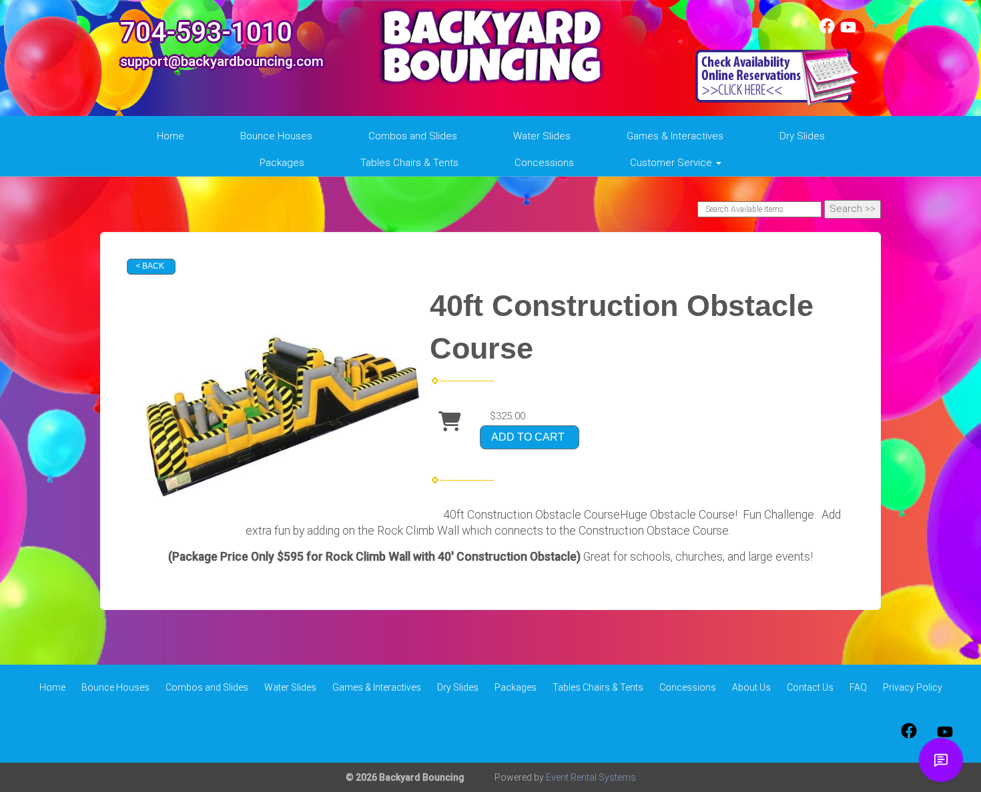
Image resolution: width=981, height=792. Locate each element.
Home (170, 136)
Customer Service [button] (672, 163)
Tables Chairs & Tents (409, 163)
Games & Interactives (675, 136)
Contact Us (810, 687)
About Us (751, 687)
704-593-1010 (206, 32)
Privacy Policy (912, 687)
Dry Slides (802, 136)
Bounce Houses (276, 136)
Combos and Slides (412, 136)
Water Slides (542, 136)
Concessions (544, 163)
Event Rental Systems (591, 777)
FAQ (858, 687)
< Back (149, 266)
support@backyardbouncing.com (222, 61)
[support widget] (941, 760)
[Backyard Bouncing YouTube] (848, 31)
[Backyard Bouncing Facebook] (827, 31)
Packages (282, 163)
